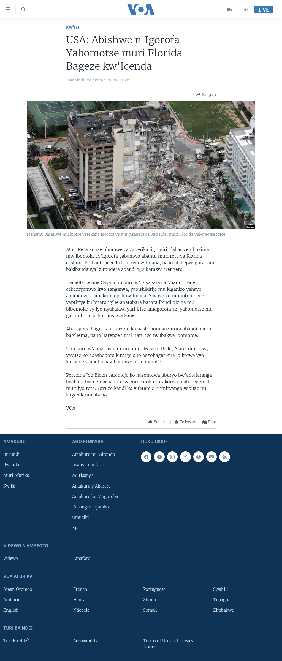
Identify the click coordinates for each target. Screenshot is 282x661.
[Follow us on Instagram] (172, 456)
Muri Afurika (16, 475)
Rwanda (11, 465)
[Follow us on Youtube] (159, 456)
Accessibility (85, 640)
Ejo (75, 527)
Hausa (79, 599)
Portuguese (154, 589)
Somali (150, 610)
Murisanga (83, 475)
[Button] (206, 94)
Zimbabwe (223, 610)
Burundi (11, 454)
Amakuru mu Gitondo (93, 454)
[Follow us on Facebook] (146, 456)
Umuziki (80, 517)
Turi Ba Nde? (16, 640)
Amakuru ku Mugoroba (95, 496)
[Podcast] (198, 456)
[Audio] (246, 10)
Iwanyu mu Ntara (89, 465)
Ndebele (81, 610)
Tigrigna (222, 599)
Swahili (220, 589)
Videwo (10, 558)
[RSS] (224, 456)
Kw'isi (72, 27)
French (80, 589)
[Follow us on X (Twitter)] (185, 456)
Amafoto (81, 558)
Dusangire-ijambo (90, 506)
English (11, 610)
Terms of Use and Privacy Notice (168, 643)
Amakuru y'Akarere (91, 485)
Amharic (11, 599)
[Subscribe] (211, 456)
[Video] (229, 10)
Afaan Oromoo (17, 589)
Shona (149, 599)
